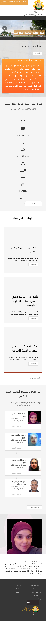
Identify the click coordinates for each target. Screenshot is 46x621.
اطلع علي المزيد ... (34, 507)
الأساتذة (17, 588)
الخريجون (17, 592)
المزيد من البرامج (35, 378)
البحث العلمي (34, 592)
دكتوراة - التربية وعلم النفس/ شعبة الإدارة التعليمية (25, 301)
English (25, 1)
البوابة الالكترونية (14, 1)
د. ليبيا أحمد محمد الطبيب (19, 461)
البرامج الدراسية (34, 588)
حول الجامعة (35, 585)
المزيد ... (37, 53)
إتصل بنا (36, 595)
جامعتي (3, 1)
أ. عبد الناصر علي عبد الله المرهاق (18, 483)
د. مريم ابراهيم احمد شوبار (18, 436)
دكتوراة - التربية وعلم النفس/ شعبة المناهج (24, 348)
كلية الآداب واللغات (32, 12)
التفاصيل (33, 264)
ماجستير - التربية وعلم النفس (24, 249)
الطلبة (17, 585)
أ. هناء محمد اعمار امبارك (19, 414)
